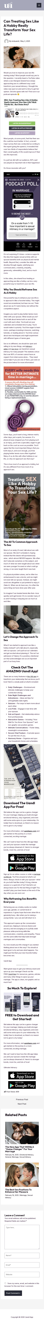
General (8, 1157)
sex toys (15, 349)
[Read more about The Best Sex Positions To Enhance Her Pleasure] (22, 1174)
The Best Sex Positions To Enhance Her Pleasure (18, 1190)
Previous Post (22, 1099)
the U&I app (31, 676)
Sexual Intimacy (25, 1157)
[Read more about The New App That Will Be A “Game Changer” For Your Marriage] (22, 1133)
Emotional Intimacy (26, 1155)
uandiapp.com (30, 831)
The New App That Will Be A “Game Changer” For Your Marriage (19, 1149)
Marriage (15, 1157)
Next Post (22, 1104)
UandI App (12, 974)
